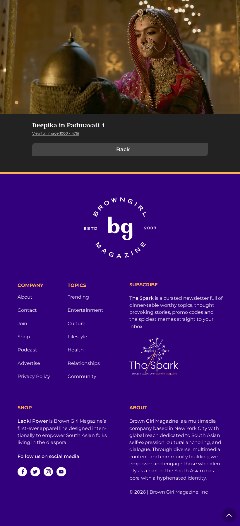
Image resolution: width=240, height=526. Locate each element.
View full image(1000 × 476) (55, 133)
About (25, 297)
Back (123, 149)
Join (22, 323)
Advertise (29, 363)
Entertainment (85, 310)
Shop (24, 336)
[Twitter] (35, 471)
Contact (27, 310)
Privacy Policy (34, 376)
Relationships (84, 363)
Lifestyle (77, 336)
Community (82, 376)
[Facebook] (22, 471)
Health (76, 350)
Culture (76, 323)
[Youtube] (61, 471)
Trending (78, 297)
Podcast (27, 350)
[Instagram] (48, 471)
